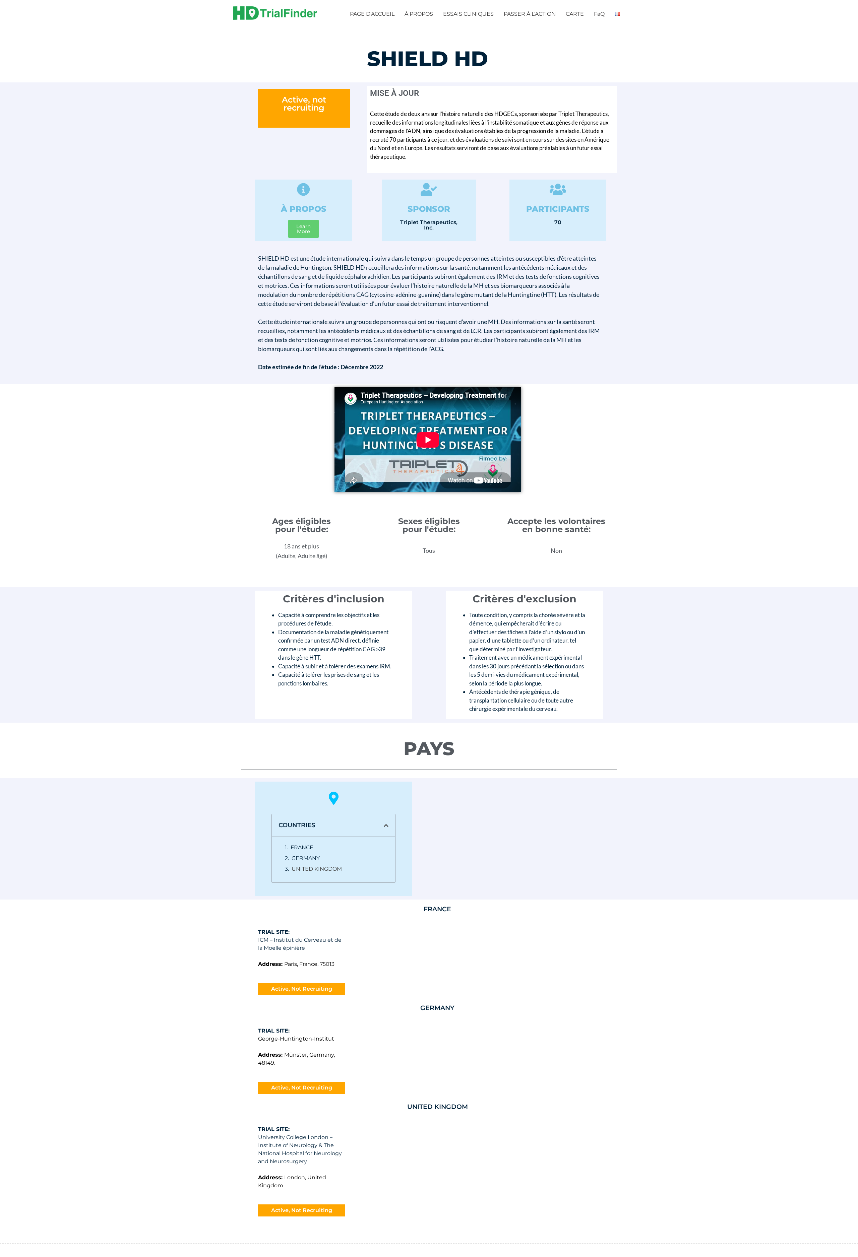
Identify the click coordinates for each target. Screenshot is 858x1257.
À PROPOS (419, 14)
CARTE (575, 14)
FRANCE (302, 847)
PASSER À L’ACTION (530, 14)
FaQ (599, 14)
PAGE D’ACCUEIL (372, 14)
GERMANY (306, 858)
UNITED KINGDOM (317, 869)
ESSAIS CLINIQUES (468, 14)
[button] (386, 825)
